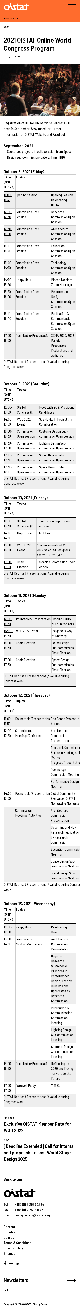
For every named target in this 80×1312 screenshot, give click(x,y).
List (6, 1290)
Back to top (13, 1179)
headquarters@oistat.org (32, 1215)
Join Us (9, 1237)
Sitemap (9, 1253)
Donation (10, 1232)
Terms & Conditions (17, 1243)
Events (14, 18)
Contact (9, 1227)
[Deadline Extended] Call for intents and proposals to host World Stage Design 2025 (38, 1152)
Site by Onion (40, 1304)
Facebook (59, 134)
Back (6, 26)
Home (6, 18)
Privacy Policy (13, 1248)
